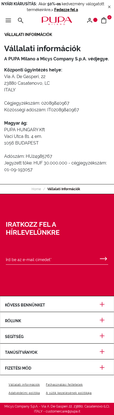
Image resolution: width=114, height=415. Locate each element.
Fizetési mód (18, 368)
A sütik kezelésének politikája (69, 393)
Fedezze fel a (66, 9)
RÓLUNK (13, 321)
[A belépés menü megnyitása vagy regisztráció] (92, 21)
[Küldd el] (103, 257)
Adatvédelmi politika (24, 393)
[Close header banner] (109, 7)
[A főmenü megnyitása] (8, 21)
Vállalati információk (24, 384)
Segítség (14, 336)
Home (36, 189)
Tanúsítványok (21, 352)
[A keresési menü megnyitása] (20, 21)
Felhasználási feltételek (64, 384)
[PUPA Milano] (57, 20)
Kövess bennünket (25, 305)
